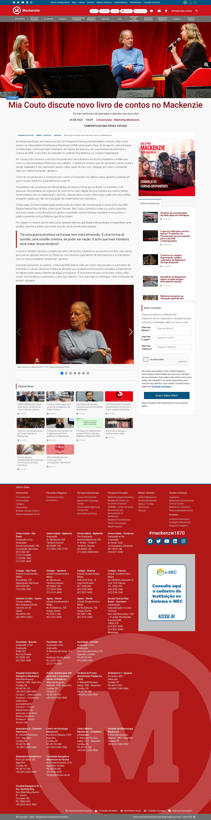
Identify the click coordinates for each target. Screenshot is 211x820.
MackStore (127, 11)
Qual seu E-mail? (146, 338)
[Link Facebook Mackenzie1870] (14, 2)
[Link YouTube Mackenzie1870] (23, 2)
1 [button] (61, 373)
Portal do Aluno (140, 11)
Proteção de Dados (161, 386)
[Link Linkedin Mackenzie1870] (27, 2)
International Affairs (181, 11)
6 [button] (83, 373)
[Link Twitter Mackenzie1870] (18, 2)
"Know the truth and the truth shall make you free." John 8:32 (163, 817)
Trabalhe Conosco (156, 810)
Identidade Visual (132, 810)
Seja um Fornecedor (182, 810)
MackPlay (104, 11)
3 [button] (70, 373)
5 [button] (79, 373)
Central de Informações (80, 810)
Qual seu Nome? (146, 329)
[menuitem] (60, 2)
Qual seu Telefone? (147, 347)
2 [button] (66, 373)
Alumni (94, 11)
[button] (131, 331)
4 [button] (74, 373)
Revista (115, 11)
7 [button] (87, 373)
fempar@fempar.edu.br (58, 775)
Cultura (12, 98)
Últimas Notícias (150, 203)
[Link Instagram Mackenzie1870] (31, 2)
